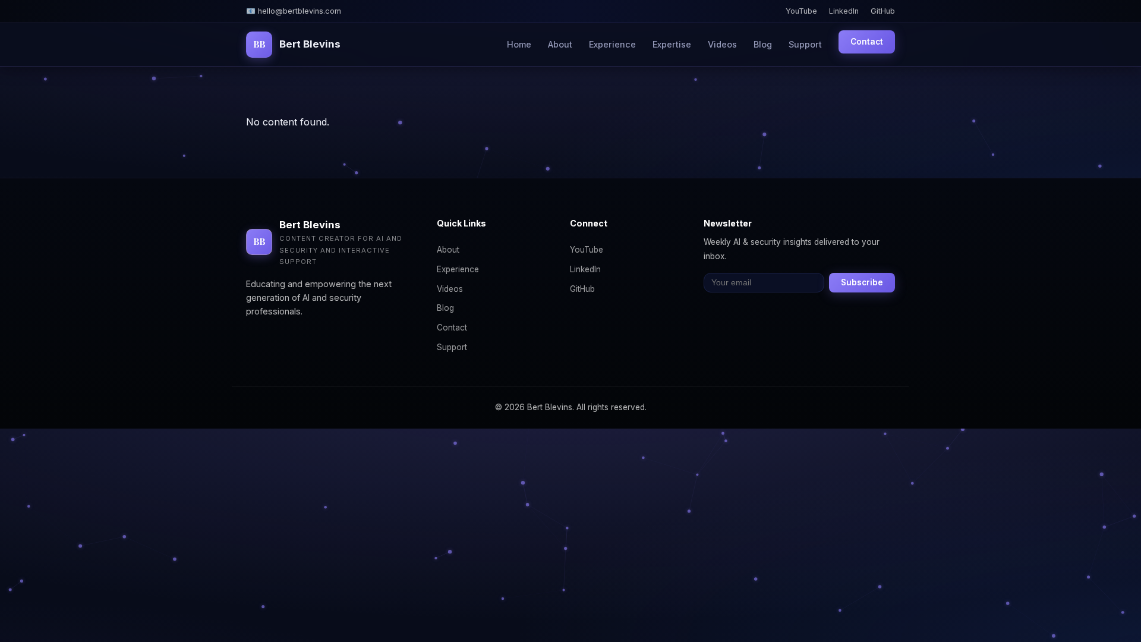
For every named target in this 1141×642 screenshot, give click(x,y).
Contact (866, 41)
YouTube (801, 11)
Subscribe (862, 282)
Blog (763, 44)
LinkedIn (844, 11)
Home (519, 44)
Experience (612, 44)
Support (805, 44)
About (560, 44)
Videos (722, 44)
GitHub (883, 11)
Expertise (672, 44)
